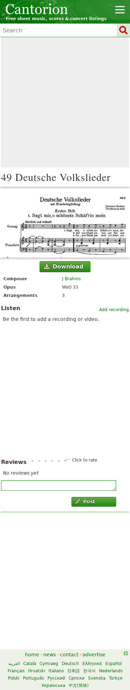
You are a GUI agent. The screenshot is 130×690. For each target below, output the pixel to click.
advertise (94, 654)
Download (68, 266)
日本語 (73, 670)
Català (29, 663)
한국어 (89, 670)
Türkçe (115, 678)
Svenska (96, 678)
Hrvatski (36, 670)
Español (113, 663)
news (49, 654)
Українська (53, 685)
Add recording (114, 309)
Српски (77, 678)
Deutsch (70, 663)
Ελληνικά (92, 663)
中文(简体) (79, 685)
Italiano (56, 670)
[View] (65, 223)
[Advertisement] (65, 102)
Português (33, 678)
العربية (14, 663)
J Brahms (71, 278)
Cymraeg (49, 663)
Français (16, 670)
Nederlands (111, 670)
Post (89, 501)
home (32, 654)
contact (69, 654)
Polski (13, 678)
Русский (56, 678)
